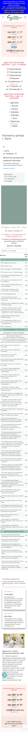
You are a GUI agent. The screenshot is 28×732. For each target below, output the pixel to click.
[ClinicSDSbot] (12, 47)
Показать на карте (9, 168)
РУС (25, 18)
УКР (25, 16)
